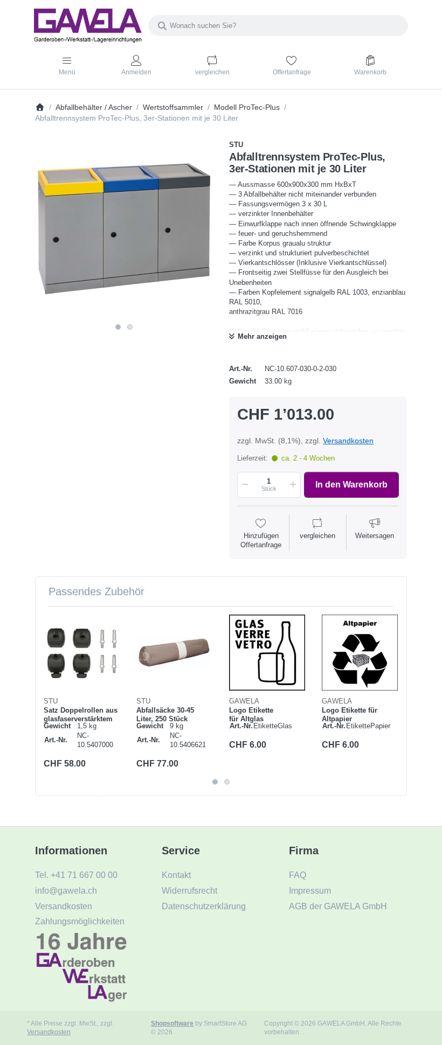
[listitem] (124, 229)
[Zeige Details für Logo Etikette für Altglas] (267, 653)
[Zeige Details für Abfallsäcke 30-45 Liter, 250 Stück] (174, 653)
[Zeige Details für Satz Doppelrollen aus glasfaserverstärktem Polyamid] (82, 653)
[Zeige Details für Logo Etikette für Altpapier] (360, 653)
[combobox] (278, 25)
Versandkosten (348, 440)
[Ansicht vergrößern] (124, 229)
